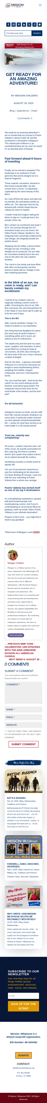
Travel (34, 110)
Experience (23, 110)
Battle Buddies (16, 798)
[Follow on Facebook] (8, 24)
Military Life (12, 873)
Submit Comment (23, 744)
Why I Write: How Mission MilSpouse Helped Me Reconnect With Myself (21, 916)
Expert (36, 870)
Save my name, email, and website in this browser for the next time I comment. (23, 734)
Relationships (30, 801)
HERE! (36, 532)
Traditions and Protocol (16, 804)
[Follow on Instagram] (13, 24)
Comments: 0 (24, 118)
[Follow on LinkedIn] (24, 24)
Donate (23, 1055)
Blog (12, 110)
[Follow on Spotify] (40, 24)
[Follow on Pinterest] (19, 24)
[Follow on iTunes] (34, 24)
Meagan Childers (26, 95)
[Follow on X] (29, 24)
